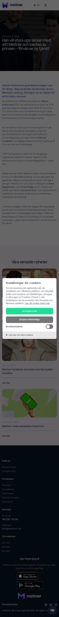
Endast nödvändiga (29, 319)
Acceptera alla (29, 311)
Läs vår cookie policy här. (37, 303)
